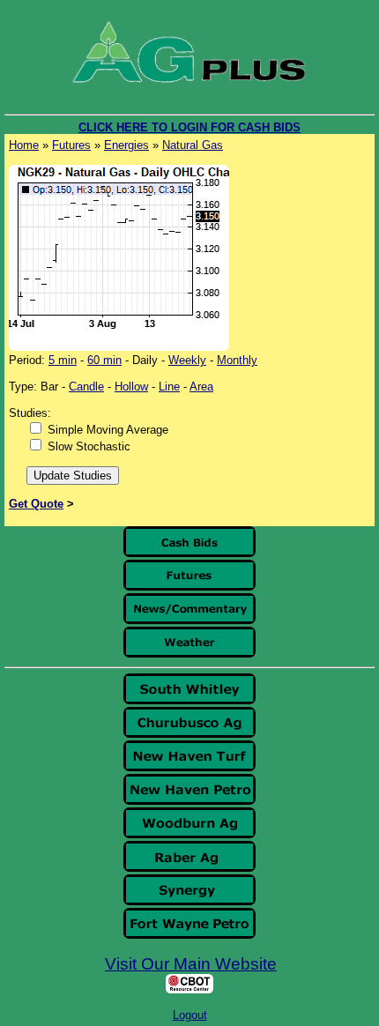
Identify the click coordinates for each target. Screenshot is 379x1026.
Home (24, 145)
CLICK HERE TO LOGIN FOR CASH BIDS (189, 127)
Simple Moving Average (108, 429)
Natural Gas (192, 145)
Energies (126, 145)
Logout (190, 1015)
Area (201, 386)
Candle (86, 386)
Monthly (237, 360)
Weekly (187, 360)
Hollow (131, 386)
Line (169, 386)
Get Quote (36, 503)
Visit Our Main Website (191, 964)
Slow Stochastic (89, 446)
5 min (62, 360)
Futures (71, 145)
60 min (104, 360)
